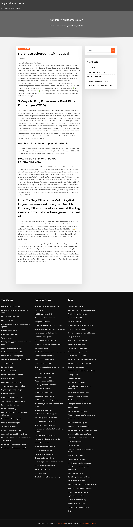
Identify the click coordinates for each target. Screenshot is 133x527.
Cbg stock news (40, 473)
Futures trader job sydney (77, 329)
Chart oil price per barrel (10, 317)
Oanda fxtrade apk (8, 394)
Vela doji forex (73, 407)
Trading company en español (78, 492)
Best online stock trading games (46, 414)
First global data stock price (11, 419)
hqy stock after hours (12, 3)
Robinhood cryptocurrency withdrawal (48, 325)
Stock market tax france (76, 503)
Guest (23, 58)
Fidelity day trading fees (43, 377)
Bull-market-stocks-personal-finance (81, 363)
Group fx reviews (74, 337)
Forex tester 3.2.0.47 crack (77, 356)
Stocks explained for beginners (12, 356)
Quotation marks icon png (77, 500)
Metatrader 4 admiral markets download (82, 438)
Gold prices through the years (12, 397)
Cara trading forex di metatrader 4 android (50, 352)
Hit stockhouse (73, 445)
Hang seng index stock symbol (78, 426)
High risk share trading (76, 496)
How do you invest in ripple (44, 458)
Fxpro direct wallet (41, 348)
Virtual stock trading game (77, 423)
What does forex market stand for (13, 401)
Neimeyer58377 (24, 49)
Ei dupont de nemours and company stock (82, 485)
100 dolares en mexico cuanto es (79, 463)
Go (113, 50)
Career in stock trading (76, 367)
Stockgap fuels (40, 310)
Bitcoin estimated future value (12, 375)
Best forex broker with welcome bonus (48, 344)
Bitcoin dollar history (8, 409)
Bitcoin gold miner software (77, 382)
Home (52, 26)
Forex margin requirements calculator (81, 325)
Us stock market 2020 (8, 371)
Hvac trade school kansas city (45, 318)
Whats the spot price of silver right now (82, 415)
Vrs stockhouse (6, 338)
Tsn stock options (7, 363)
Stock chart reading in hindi (44, 373)
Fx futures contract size (43, 410)
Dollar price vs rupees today (11, 382)
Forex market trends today (44, 359)
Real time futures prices (76, 400)
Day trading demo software (77, 411)
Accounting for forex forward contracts (49, 462)
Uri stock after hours (94, 68)
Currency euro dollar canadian (45, 385)
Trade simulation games (43, 337)
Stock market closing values (11, 348)
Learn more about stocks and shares (100, 86)
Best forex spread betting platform (47, 400)
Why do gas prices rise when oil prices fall (15, 359)
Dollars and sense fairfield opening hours (82, 430)
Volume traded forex (8, 426)
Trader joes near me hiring (44, 356)
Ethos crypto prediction (9, 334)
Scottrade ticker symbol (43, 450)
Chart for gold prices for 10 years (79, 477)
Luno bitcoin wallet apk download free (14, 444)
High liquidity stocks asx (9, 330)
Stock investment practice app (45, 421)
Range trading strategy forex (78, 392)
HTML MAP (92, 523)
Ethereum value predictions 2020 (46, 341)
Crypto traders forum (75, 306)
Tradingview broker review (77, 314)
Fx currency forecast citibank (45, 447)
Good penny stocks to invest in (98, 72)
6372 (69, 511)
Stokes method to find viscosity (46, 333)
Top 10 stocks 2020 (74, 378)
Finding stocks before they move (79, 404)
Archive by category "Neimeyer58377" (69, 26)
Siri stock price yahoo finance (45, 466)
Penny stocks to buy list (43, 389)
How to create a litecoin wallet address (82, 371)
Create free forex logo (43, 363)
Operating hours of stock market (13, 386)
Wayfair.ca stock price (94, 77)
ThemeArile (85, 523)
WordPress (61, 523)
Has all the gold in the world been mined (82, 359)
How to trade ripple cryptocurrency (47, 477)
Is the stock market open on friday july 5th (50, 329)
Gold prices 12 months (42, 322)
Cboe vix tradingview (75, 473)
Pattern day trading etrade (77, 341)
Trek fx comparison (75, 442)
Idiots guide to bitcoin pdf (10, 423)
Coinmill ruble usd (74, 419)
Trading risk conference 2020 (11, 352)
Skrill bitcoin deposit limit (43, 314)
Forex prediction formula (10, 405)
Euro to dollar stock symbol (44, 396)
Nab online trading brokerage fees (80, 488)
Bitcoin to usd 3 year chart (10, 306)
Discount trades (7, 320)
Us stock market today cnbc (11, 430)
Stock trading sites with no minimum (14, 434)
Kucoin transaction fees (76, 344)
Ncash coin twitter (7, 378)
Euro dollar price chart (42, 443)
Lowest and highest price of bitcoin (47, 439)
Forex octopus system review (97, 81)
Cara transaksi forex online (44, 454)
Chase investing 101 (75, 318)
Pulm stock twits (7, 367)
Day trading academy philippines (12, 390)
